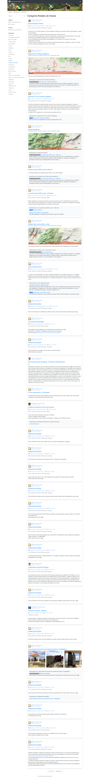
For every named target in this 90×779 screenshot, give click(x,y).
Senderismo (11, 81)
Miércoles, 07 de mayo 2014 (37, 550)
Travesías (10, 83)
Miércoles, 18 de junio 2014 (37, 453)
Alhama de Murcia (34, 129)
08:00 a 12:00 (50, 98)
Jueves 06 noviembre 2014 (35, 154)
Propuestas (11, 64)
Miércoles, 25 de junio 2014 (37, 436)
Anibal (32, 50)
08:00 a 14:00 (54, 306)
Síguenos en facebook (15, 29)
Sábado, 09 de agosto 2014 (37, 324)
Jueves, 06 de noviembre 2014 (38, 195)
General (10, 52)
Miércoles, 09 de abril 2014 (37, 687)
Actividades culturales (14, 37)
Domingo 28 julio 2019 (34, 81)
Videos (10, 90)
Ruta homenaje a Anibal (35, 23)
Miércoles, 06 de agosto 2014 (37, 344)
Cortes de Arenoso (34, 423)
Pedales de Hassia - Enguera (37, 610)
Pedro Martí (33, 403)
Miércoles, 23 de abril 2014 (37, 595)
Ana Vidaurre (34, 606)
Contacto (12, 24)
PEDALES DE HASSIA (34, 304)
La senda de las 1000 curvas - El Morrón (51, 154)
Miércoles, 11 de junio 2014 (37, 471)
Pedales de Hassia (13, 62)
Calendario (17, 12)
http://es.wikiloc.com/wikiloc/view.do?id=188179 (49, 332)
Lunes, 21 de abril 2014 (35, 612)
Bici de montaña (12, 39)
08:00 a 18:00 (52, 195)
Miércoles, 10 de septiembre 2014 (38, 306)
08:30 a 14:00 (51, 324)
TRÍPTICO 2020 (12, 86)
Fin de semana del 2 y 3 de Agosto (39, 392)
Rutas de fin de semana (14, 75)
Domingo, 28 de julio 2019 (36, 98)
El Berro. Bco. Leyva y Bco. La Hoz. (39, 224)
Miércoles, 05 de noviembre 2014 (38, 269)
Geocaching (11, 54)
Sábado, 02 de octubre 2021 (37, 25)
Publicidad (11, 69)
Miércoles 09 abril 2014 (34, 673)
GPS (9, 56)
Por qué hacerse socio (15, 22)
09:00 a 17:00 (50, 687)
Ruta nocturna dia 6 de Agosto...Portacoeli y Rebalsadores (46, 362)
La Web (10, 58)
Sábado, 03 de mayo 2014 (36, 569)
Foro (11, 12)
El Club (10, 45)
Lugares (10, 60)
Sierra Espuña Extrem (47, 252)
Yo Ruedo (10, 94)
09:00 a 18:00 (51, 25)
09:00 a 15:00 (52, 409)
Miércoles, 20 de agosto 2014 (37, 409)
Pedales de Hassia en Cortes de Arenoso (41, 407)
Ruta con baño (12, 71)
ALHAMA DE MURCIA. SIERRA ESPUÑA (39, 285)
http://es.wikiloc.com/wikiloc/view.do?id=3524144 (40, 755)
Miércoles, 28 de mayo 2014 (37, 508)
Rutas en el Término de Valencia (16, 77)
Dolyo (32, 358)
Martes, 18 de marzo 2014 (36, 747)
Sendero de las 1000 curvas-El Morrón (40, 169)
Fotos (9, 50)
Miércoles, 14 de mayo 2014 (37, 529)
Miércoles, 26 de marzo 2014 (37, 728)
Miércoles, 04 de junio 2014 (37, 490)
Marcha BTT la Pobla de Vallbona (38, 54)
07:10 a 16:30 (50, 747)
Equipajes (10, 48)
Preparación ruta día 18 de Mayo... (39, 567)
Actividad (10, 35)
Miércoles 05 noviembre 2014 (35, 252)
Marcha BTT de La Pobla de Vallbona (48, 81)
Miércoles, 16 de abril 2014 (37, 633)
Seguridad (11, 79)
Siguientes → (59, 771)
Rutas (24, 12)
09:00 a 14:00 (48, 612)
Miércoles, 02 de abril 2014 (37, 711)
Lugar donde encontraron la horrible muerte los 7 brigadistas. (47, 649)
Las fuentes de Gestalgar (36, 322)
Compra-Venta (12, 41)
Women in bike (12, 92)
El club (32, 19)
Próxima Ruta (11, 67)
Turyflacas (11, 88)
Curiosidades (11, 43)
